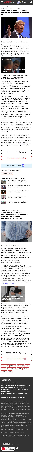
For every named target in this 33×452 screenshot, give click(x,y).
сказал (21, 144)
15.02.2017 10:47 (5, 6)
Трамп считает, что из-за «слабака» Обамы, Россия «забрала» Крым (18, 191)
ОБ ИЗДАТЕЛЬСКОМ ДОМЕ (9, 383)
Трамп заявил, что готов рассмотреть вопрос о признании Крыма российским (19, 186)
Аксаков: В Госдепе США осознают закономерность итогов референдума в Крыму (18, 182)
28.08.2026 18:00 (5, 210)
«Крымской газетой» (9, 283)
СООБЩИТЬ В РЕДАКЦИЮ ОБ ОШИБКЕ (13, 397)
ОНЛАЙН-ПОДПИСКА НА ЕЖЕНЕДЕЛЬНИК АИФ (15, 385)
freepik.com (4, 243)
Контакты (20, 387)
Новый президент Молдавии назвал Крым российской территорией (18, 196)
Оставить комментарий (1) (16, 158)
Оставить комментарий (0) (16, 359)
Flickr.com (13, 39)
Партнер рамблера (15, 444)
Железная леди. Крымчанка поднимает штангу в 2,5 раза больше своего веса (17, 202)
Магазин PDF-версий (8, 387)
